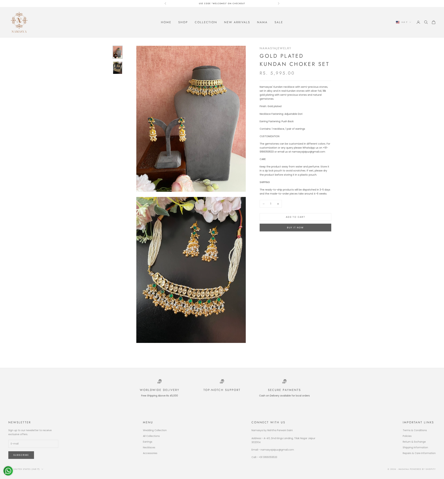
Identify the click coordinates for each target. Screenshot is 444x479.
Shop (183, 22)
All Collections (151, 436)
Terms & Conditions (415, 430)
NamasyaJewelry (275, 48)
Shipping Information (415, 447)
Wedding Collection (155, 430)
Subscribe (21, 455)
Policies (407, 436)
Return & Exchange (414, 441)
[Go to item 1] (117, 52)
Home (166, 22)
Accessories (150, 453)
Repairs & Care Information (419, 453)
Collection (206, 22)
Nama (262, 22)
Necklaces (149, 447)
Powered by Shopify (423, 469)
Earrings (147, 441)
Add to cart (295, 217)
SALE (279, 22)
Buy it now (295, 227)
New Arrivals (237, 22)
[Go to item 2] (117, 67)
